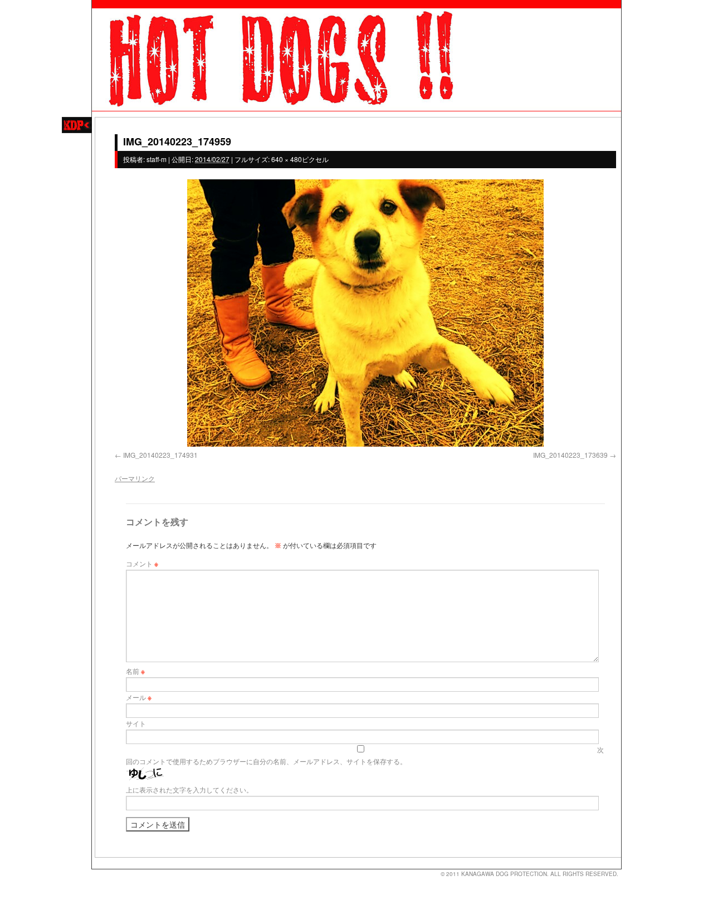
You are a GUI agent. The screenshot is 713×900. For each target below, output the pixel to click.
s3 (97, 869)
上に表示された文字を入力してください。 (189, 789)
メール (139, 697)
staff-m (156, 159)
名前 (135, 671)
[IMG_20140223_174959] (365, 313)
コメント (142, 563)
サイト (136, 723)
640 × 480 (286, 159)
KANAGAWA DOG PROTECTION (504, 874)
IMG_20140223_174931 (160, 454)
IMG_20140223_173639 (570, 454)
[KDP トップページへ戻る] (356, 55)
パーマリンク (135, 478)
